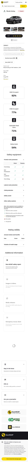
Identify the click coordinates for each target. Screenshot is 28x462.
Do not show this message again (14, 458)
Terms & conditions (17, 454)
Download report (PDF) (10, 58)
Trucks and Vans (18, 2)
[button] (7, 29)
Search (23, 6)
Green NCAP (8, 62)
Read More (22, 50)
